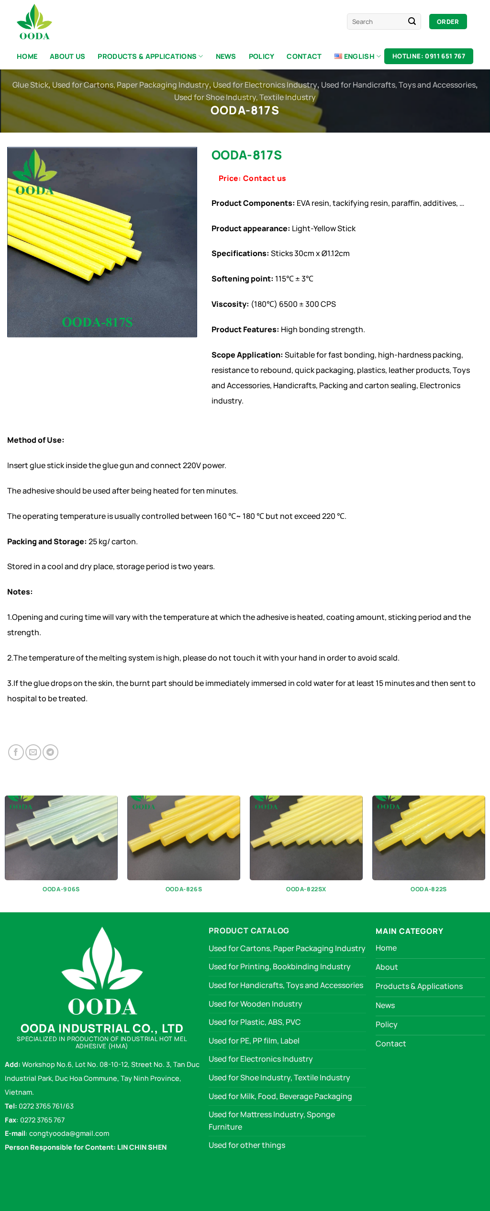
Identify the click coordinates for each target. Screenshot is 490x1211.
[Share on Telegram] (50, 752)
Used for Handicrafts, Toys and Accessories (398, 84)
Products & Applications (147, 56)
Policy (262, 56)
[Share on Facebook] (16, 752)
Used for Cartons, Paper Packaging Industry (130, 84)
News (226, 56)
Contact (304, 56)
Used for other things (247, 1145)
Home (27, 56)
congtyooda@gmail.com (68, 1133)
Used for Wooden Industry (255, 1003)
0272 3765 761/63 (46, 1105)
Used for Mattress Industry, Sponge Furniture (272, 1120)
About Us (67, 56)
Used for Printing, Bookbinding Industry (280, 966)
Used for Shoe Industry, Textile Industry (245, 97)
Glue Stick (30, 84)
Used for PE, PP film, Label (254, 1040)
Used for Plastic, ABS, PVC (255, 1022)
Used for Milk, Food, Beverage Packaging (280, 1096)
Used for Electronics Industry (265, 84)
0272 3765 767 (42, 1119)
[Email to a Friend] (33, 752)
